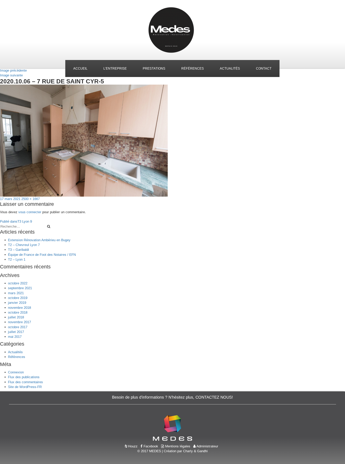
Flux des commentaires (25, 382)
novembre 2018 (19, 308)
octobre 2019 (17, 298)
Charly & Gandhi (195, 451)
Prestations (154, 68)
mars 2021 (16, 293)
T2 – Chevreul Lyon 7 (24, 245)
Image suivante (11, 75)
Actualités (230, 68)
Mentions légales (177, 446)
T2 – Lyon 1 (16, 259)
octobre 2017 (17, 327)
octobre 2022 (17, 283)
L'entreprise (115, 68)
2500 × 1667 (30, 199)
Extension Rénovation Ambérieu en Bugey (39, 240)
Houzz (132, 446)
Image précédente (13, 70)
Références (192, 68)
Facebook (150, 446)
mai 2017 (15, 337)
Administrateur (207, 446)
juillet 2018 (16, 317)
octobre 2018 (17, 312)
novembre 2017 (19, 322)
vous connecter (29, 212)
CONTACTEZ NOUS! (214, 397)
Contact (264, 68)
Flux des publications (24, 377)
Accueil (80, 68)
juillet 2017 (16, 332)
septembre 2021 (20, 288)
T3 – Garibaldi (18, 250)
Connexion (16, 372)
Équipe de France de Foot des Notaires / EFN (42, 255)
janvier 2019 (17, 303)
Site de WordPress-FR (25, 387)
